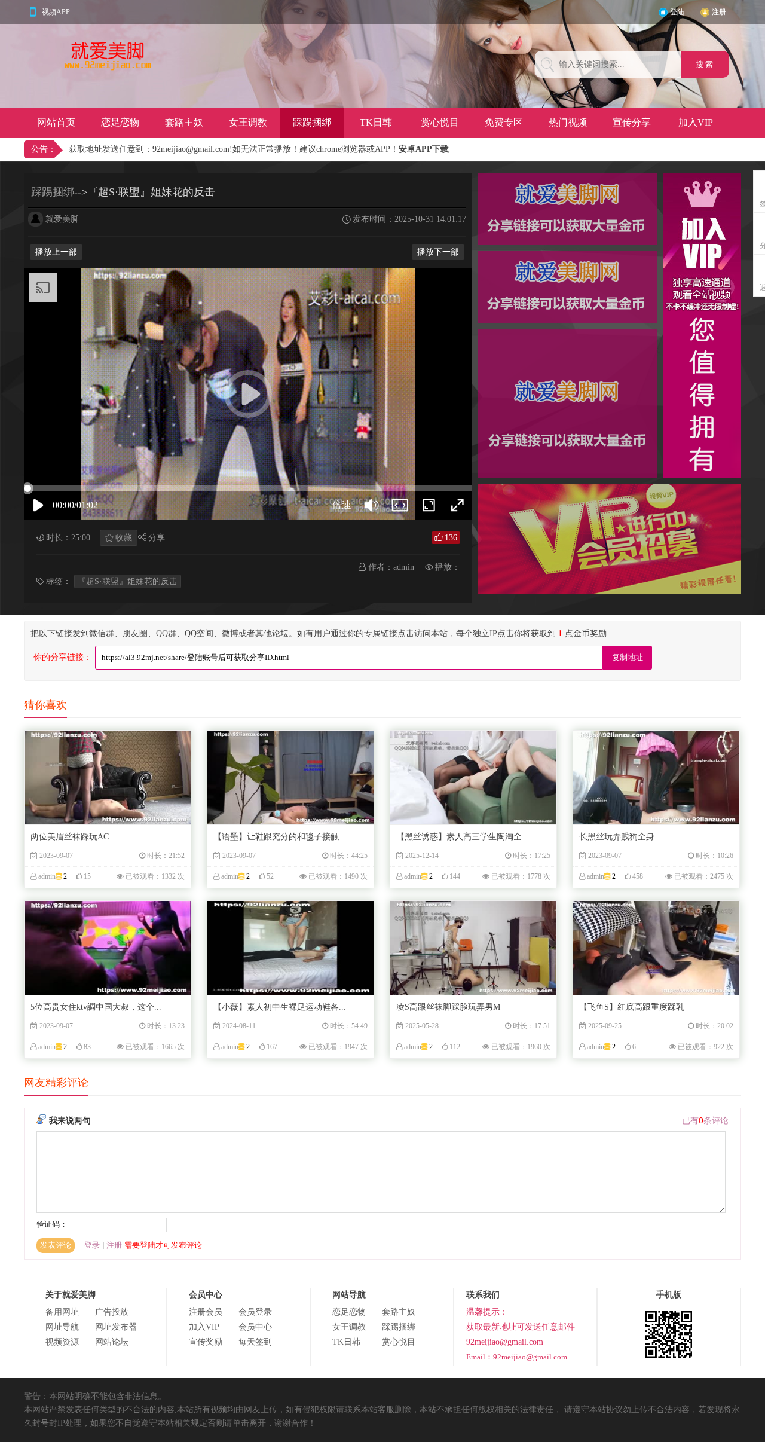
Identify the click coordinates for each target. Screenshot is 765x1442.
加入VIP (695, 122)
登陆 (677, 12)
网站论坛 (111, 1341)
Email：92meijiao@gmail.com (516, 1356)
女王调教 (248, 122)
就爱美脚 (62, 219)
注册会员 (205, 1311)
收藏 (123, 537)
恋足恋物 (120, 122)
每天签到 (255, 1341)
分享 (156, 537)
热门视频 (568, 122)
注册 (719, 12)
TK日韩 (376, 122)
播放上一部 (56, 252)
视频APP (56, 12)
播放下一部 (438, 252)
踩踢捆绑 (312, 122)
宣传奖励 (205, 1341)
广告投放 (111, 1311)
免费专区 (504, 122)
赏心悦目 (440, 122)
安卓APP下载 (424, 149)
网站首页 (56, 122)
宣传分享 (632, 122)
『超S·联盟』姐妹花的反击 (128, 581)
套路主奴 (184, 122)
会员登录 (255, 1311)
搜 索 (705, 64)
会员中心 (255, 1326)
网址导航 (62, 1326)
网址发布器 (116, 1326)
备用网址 (62, 1311)
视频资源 (62, 1341)
